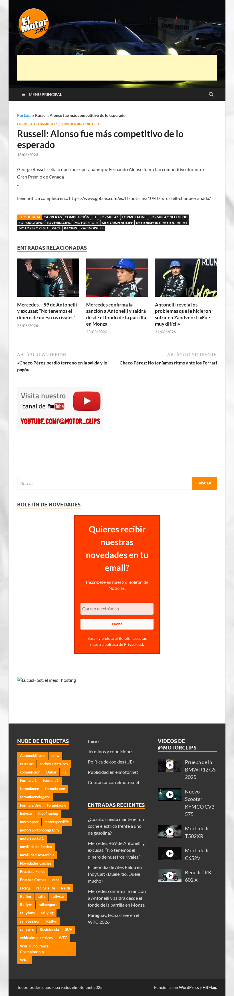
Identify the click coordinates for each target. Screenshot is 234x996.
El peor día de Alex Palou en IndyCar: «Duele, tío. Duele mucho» (115, 873)
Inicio (93, 741)
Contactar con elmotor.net (114, 782)
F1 (94, 217)
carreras (53, 217)
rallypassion (30, 921)
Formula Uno (72, 124)
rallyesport (48, 904)
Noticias (94, 124)
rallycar (57, 896)
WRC (24, 960)
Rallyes (26, 904)
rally (41, 896)
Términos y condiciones (110, 751)
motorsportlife (117, 223)
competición (77, 217)
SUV (68, 929)
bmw (55, 755)
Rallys (51, 921)
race (56, 228)
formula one (55, 788)
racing (70, 228)
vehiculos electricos (36, 937)
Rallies (26, 896)
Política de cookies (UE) (111, 761)
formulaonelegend (168, 217)
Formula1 (109, 217)
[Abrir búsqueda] (211, 94)
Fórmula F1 (48, 124)
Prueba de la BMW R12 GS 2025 (200, 769)
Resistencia (49, 929)
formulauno (31, 223)
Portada (24, 115)
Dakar (51, 772)
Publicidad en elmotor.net (113, 772)
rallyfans (27, 913)
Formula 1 (26, 124)
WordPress (189, 987)
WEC (63, 937)
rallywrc (27, 929)
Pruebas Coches (33, 879)
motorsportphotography (161, 223)
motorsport (86, 223)
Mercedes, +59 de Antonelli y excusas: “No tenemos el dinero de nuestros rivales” (47, 311)
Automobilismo (32, 755)
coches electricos (54, 763)
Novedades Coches (35, 863)
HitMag (209, 987)
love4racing (59, 223)
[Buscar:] (117, 483)
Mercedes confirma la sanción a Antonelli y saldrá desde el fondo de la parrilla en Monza (116, 314)
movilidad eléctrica (36, 846)
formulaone (134, 217)
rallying (47, 913)
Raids (65, 888)
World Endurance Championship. (34, 949)
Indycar (26, 813)
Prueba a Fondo (32, 871)
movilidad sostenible (37, 855)
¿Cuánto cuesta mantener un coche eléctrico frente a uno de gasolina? (116, 825)
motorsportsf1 (34, 228)
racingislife (92, 228)
